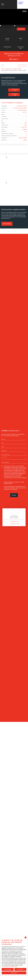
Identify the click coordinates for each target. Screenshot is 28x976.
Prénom (3, 439)
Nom (2, 443)
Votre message (5, 462)
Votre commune (5, 454)
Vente (2, 69)
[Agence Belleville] (22, 4)
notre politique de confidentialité (9, 966)
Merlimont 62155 (17, 69)
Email (2, 447)
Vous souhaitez (4, 457)
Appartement (8, 69)
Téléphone (4, 450)
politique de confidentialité (10, 489)
